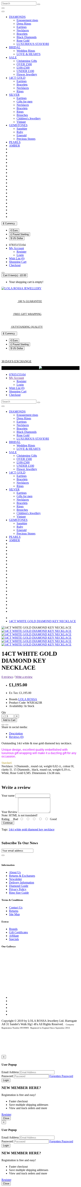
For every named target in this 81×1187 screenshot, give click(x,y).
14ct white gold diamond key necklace (31, 829)
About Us (15, 872)
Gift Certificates (18, 932)
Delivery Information (21, 882)
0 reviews (7, 676)
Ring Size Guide (19, 892)
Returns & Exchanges (22, 875)
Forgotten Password (61, 1076)
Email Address (10, 1072)
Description (16, 733)
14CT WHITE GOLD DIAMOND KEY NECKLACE (42, 621)
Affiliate (14, 935)
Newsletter (15, 879)
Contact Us (15, 907)
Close (6, 1118)
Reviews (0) (16, 736)
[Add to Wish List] (3, 724)
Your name (8, 795)
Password (7, 1076)
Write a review (24, 676)
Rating (5, 819)
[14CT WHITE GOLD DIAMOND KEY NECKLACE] (36, 631)
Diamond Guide (18, 885)
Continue (8, 822)
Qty (4, 712)
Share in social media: (15, 727)
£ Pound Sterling (20, 234)
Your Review (9, 812)
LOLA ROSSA (27, 699)
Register (21, 251)
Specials (14, 939)
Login (20, 255)
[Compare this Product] (6, 724)
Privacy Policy (17, 889)
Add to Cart (9, 720)
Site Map (14, 914)
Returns (13, 910)
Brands (13, 929)
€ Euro (14, 230)
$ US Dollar (17, 238)
